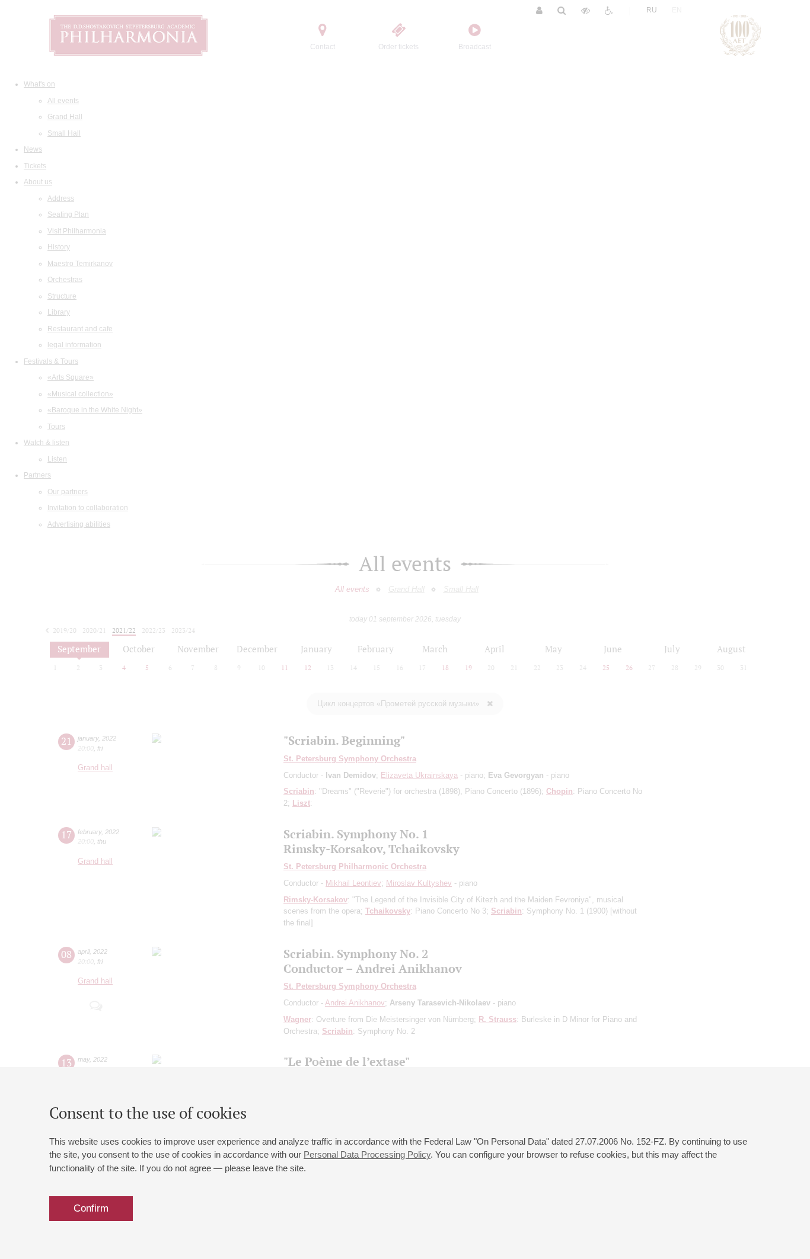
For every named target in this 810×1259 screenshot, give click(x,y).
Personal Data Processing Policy (367, 1154)
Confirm (91, 1208)
